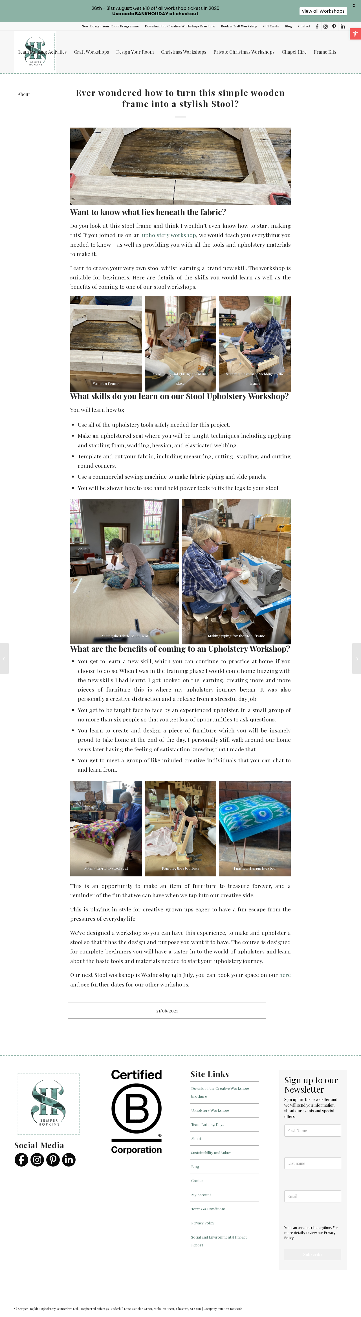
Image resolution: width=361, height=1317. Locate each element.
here (285, 974)
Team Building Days (207, 1124)
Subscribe (313, 1254)
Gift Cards (271, 26)
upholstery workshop (169, 235)
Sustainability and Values (211, 1152)
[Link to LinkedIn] (342, 26)
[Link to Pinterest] (334, 26)
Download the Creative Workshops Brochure (180, 26)
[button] (355, 34)
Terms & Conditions (208, 1208)
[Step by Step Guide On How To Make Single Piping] (356, 658)
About (196, 1138)
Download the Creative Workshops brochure (220, 1092)
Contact (304, 26)
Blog (288, 26)
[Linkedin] (69, 1159)
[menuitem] (110, 26)
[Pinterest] (53, 1159)
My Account (201, 1194)
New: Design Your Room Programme (110, 26)
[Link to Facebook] (317, 26)
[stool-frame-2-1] (180, 166)
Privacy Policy (202, 1222)
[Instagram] (37, 1159)
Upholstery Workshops (210, 1110)
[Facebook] (21, 1159)
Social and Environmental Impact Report (219, 1240)
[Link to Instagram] (326, 26)
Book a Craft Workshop (239, 26)
